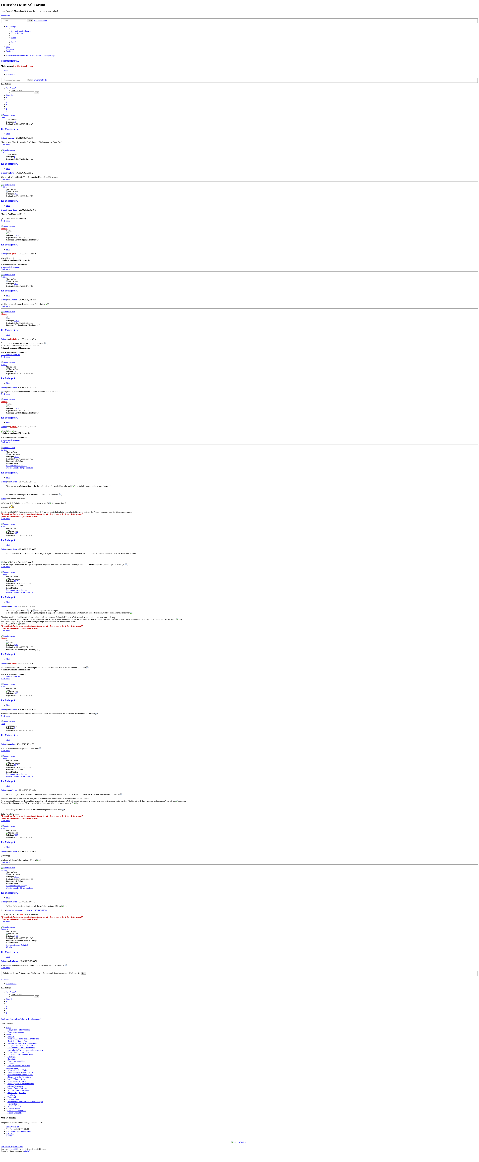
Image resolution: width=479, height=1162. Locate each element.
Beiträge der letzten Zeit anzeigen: (16, 973)
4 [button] (6, 104)
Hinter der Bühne (13, 1108)
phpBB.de (28, 1151)
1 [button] (6, 97)
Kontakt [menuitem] (9, 1136)
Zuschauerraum (12, 1068)
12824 (16, 235)
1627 (16, 194)
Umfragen (11, 1057)
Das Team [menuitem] (15, 42)
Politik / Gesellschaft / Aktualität (20, 1072)
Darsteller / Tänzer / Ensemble (19, 1041)
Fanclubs (11, 1063)
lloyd (3, 152)
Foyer (8, 1027)
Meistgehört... (10, 60)
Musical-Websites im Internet (18, 1066)
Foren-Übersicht (12, 55)
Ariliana (4, 187)
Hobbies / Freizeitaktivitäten (18, 1090)
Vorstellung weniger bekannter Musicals (23, 1039)
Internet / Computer (15, 1086)
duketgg (4, 450)
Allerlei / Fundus (14, 1106)
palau (3, 724)
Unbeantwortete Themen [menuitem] (21, 31)
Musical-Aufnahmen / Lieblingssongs (40, 55)
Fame (3, 499)
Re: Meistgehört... (10, 129)
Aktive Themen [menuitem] (17, 33)
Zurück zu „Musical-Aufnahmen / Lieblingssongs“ (21, 1019)
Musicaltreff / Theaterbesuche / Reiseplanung (25, 1050)
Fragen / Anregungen (15, 1032)
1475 (16, 936)
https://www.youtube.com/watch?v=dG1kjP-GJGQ (26, 910)
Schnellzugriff (11, 26)
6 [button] (6, 109)
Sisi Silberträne (19, 66)
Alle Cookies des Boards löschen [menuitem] (19, 1131)
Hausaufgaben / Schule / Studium (20, 1084)
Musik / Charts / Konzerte (17, 1079)
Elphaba (29, 66)
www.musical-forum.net (10, 267)
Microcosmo (18, 1147)
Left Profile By (7, 1147)
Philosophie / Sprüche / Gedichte (20, 1075)
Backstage (11, 1059)
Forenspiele (12, 1097)
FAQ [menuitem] (8, 47)
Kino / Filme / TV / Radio (17, 1081)
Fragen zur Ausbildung (16, 1061)
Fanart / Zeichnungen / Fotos (18, 1052)
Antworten (5, 70)
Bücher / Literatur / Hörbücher (19, 1077)
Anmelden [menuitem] (10, 49)
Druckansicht (11, 74)
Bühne (22, 55)
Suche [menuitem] (13, 38)
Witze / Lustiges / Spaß (16, 1093)
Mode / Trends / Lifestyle (17, 1088)
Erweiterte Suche (40, 20)
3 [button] (6, 102)
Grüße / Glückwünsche (16, 1111)
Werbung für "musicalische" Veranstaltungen (25, 1102)
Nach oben (5, 144)
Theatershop (12, 1104)
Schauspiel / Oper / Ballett (17, 1070)
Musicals (10, 1036)
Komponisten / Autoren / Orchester (21, 1045)
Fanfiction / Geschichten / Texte (20, 1054)
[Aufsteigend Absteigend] (75, 973)
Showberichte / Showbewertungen (21, 1048)
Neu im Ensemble (14, 1113)
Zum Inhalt (5, 15)
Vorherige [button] (10, 95)
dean (3, 117)
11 (15, 122)
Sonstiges (11, 1095)
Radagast (4, 929)
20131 (16, 457)
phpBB (14, 1149)
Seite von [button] (11, 88)
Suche (30, 21)
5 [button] (6, 106)
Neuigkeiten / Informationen (18, 1030)
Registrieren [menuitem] (10, 51)
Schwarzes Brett (12, 1099)
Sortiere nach (48, 973)
